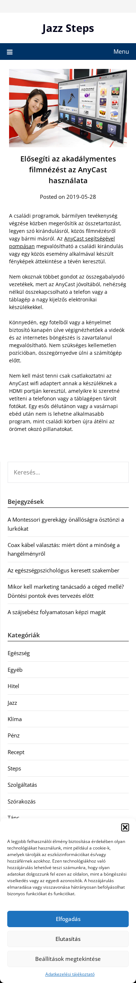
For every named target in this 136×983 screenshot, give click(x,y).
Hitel (13, 686)
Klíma (15, 719)
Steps (14, 768)
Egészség (19, 653)
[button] (125, 827)
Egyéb (15, 669)
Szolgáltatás (22, 784)
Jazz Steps (68, 28)
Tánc (13, 817)
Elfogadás (68, 918)
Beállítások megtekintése (68, 958)
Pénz (14, 735)
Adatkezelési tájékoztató (70, 974)
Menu (121, 51)
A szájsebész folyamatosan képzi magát (57, 612)
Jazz (12, 702)
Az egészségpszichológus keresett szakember (63, 570)
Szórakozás (22, 801)
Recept (16, 752)
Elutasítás (68, 938)
